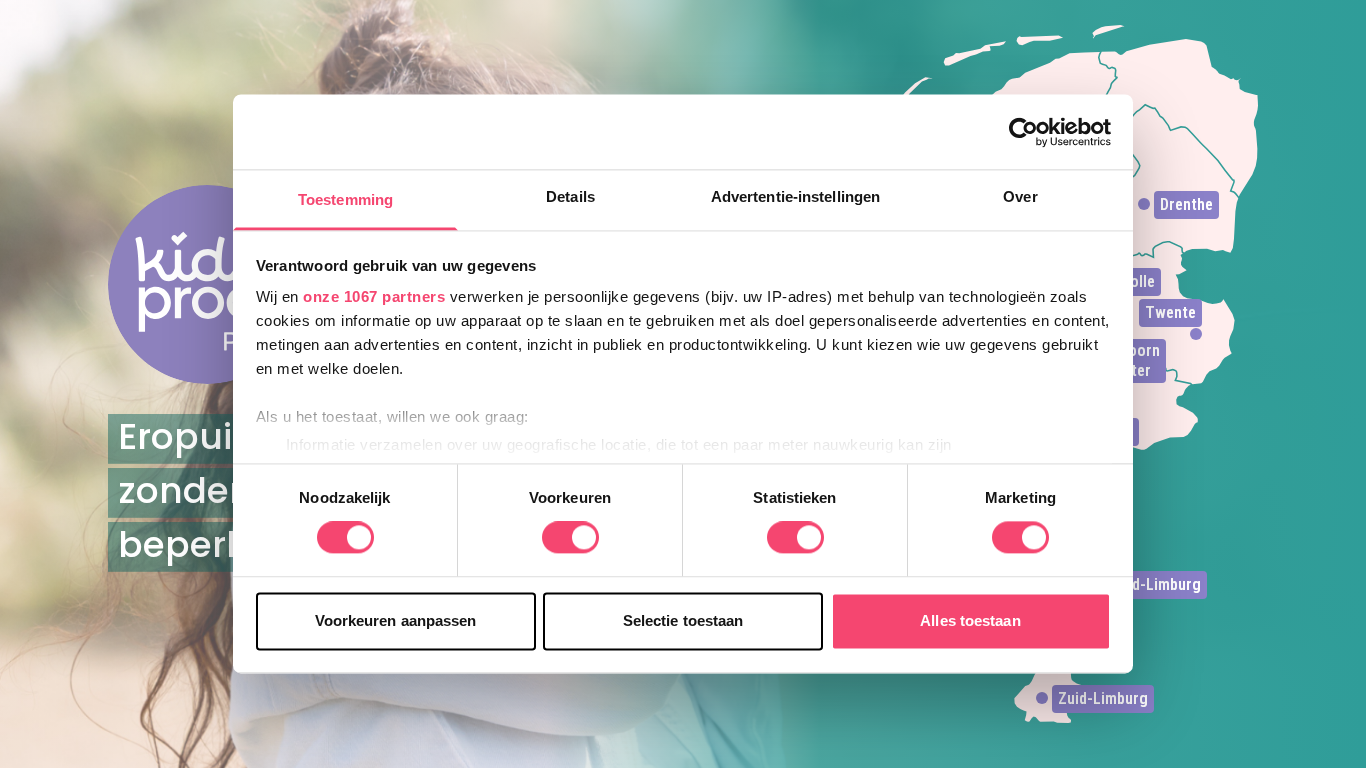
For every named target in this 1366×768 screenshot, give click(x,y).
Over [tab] (1020, 196)
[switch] (570, 538)
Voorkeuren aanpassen (396, 620)
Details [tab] (570, 196)
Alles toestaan (970, 620)
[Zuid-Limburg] (1042, 698)
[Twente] (1196, 334)
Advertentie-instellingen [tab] (795, 196)
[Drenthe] (1144, 204)
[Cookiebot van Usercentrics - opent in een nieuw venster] (1023, 132)
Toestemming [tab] (345, 199)
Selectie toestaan (683, 620)
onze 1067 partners (374, 296)
